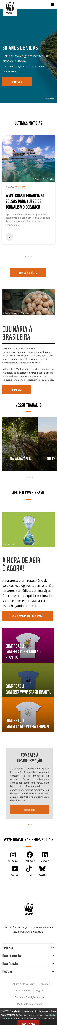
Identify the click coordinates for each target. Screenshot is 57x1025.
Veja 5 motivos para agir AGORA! (27, 616)
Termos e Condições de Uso (29, 997)
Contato (44, 983)
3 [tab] (28, 256)
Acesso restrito (24, 990)
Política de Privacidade (24, 983)
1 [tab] (25, 256)
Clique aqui (29, 810)
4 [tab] (31, 477)
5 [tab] (31, 256)
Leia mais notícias (28, 272)
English (40, 990)
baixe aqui (17, 389)
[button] (28, 947)
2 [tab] (27, 256)
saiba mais (17, 81)
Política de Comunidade (29, 1003)
